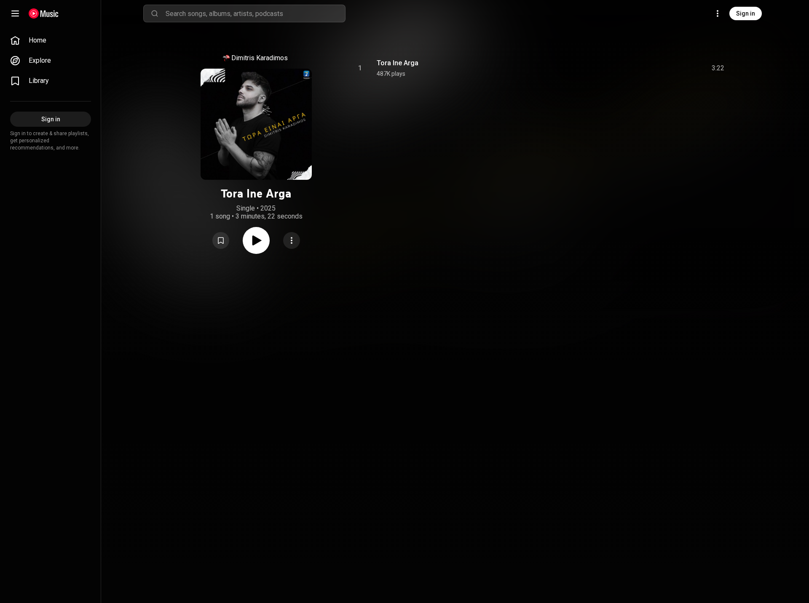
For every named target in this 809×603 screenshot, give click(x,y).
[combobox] (255, 13)
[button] (220, 240)
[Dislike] (670, 68)
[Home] (44, 13)
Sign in (745, 13)
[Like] (654, 68)
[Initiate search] (154, 13)
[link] (50, 40)
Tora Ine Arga (397, 63)
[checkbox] (718, 68)
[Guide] (15, 13)
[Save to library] (221, 240)
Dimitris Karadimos (259, 58)
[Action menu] (291, 240)
